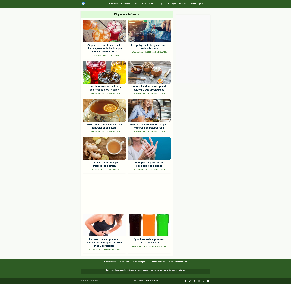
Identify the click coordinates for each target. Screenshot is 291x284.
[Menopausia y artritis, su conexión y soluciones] (149, 148)
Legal (135, 280)
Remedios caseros (129, 4)
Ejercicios (113, 4)
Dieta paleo (124, 262)
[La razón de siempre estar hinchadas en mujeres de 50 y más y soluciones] (104, 225)
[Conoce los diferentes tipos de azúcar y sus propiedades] (149, 72)
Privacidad (147, 280)
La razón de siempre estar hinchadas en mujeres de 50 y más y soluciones (104, 242)
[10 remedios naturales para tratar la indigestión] (104, 148)
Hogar (160, 4)
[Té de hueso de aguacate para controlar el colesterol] (104, 110)
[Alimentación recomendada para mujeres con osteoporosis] (149, 110)
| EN (201, 4)
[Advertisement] (126, 195)
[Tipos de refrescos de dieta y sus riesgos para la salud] (104, 72)
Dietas (152, 4)
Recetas (182, 4)
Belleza (193, 4)
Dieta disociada (158, 262)
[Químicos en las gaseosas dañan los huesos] (149, 225)
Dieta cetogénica (140, 262)
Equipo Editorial (113, 55)
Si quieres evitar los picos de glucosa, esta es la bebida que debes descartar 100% (104, 48)
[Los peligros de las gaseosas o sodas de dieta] (149, 31)
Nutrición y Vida (161, 52)
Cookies (140, 280)
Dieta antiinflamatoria (178, 262)
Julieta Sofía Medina (159, 246)
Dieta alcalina (110, 262)
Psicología (171, 4)
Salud (143, 4)
